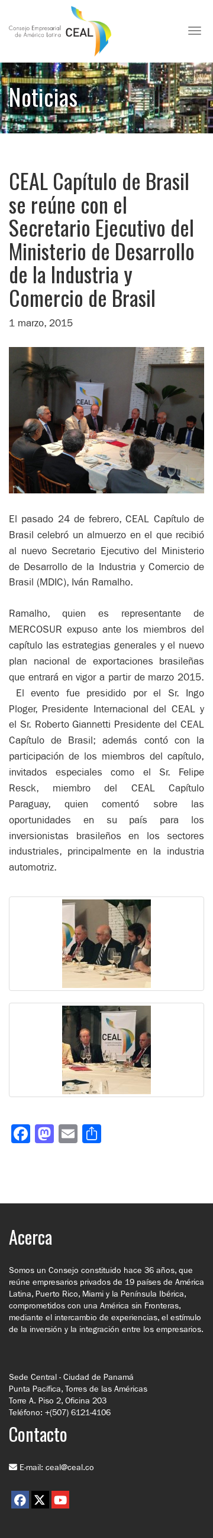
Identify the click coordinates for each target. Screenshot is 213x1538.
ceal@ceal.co (70, 1467)
